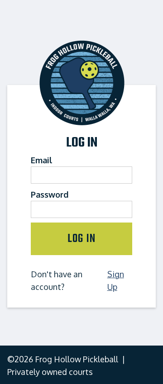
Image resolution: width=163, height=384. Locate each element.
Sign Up (115, 280)
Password (49, 194)
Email (42, 160)
